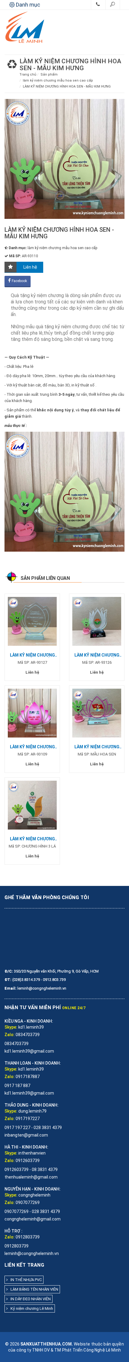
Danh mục (27, 4)
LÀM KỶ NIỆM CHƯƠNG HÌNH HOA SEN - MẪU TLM (32, 747)
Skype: (10, 1027)
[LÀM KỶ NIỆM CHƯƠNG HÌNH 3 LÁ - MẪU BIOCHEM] (32, 805)
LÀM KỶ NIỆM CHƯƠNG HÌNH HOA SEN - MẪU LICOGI (96, 747)
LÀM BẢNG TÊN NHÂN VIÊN (33, 1289)
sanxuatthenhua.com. (46, 1344)
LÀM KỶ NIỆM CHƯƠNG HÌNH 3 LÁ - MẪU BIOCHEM (32, 839)
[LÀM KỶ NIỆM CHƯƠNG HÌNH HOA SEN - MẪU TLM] (32, 713)
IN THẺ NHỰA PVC (25, 1279)
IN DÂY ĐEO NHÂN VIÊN (29, 1299)
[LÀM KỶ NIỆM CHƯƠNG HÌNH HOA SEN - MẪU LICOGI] (96, 713)
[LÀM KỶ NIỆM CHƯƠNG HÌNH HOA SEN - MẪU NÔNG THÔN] (96, 621)
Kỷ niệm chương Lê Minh (30, 1308)
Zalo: (9, 1034)
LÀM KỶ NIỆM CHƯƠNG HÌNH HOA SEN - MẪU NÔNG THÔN (96, 655)
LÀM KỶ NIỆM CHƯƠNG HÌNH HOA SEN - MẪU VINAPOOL (32, 655)
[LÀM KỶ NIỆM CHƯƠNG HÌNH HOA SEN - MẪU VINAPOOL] (32, 621)
